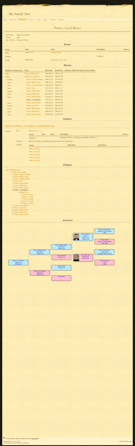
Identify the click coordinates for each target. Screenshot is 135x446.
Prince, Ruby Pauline (34, 97)
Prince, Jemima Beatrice (35, 85)
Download (61, 19)
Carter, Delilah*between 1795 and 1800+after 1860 (104, 241)
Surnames (31, 19)
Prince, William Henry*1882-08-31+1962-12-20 (40, 252)
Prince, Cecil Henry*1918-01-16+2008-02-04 (18, 262)
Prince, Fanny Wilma (34, 102)
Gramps (14, 441)
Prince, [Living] (34, 149)
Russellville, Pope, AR (58, 60)
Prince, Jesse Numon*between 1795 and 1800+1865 (104, 231)
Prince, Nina (31, 88)
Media (45, 19)
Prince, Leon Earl (32, 105)
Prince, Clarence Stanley (35, 79)
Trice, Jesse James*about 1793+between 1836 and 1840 (104, 252)
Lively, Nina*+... (61, 278)
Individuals (22, 19)
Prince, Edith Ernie (33, 94)
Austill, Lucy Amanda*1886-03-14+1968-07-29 (40, 272)
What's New (12, 19)
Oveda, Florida (56, 52)
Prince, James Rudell (33, 91)
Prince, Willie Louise (34, 82)
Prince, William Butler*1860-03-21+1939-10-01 (61, 246)
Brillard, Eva (33, 131)
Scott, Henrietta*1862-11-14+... (61, 257)
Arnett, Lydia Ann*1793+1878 (104, 262)
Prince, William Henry (31, 73)
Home (5, 19)
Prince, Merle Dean (33, 111)
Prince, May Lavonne (34, 114)
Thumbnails (52, 19)
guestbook (34, 438)
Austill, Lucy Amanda (31, 76)
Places (39, 19)
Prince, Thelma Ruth (33, 108)
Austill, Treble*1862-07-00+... (61, 267)
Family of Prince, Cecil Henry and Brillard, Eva (30, 125)
